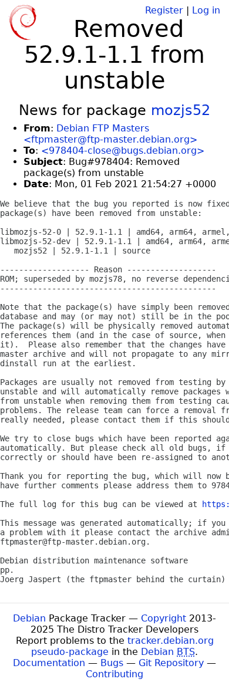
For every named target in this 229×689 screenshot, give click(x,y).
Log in (206, 10)
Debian (29, 618)
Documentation (49, 662)
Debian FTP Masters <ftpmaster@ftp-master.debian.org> (110, 134)
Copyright (163, 618)
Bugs (111, 662)
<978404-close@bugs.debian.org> (122, 150)
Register (164, 10)
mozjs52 (180, 110)
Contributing (114, 674)
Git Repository (171, 662)
